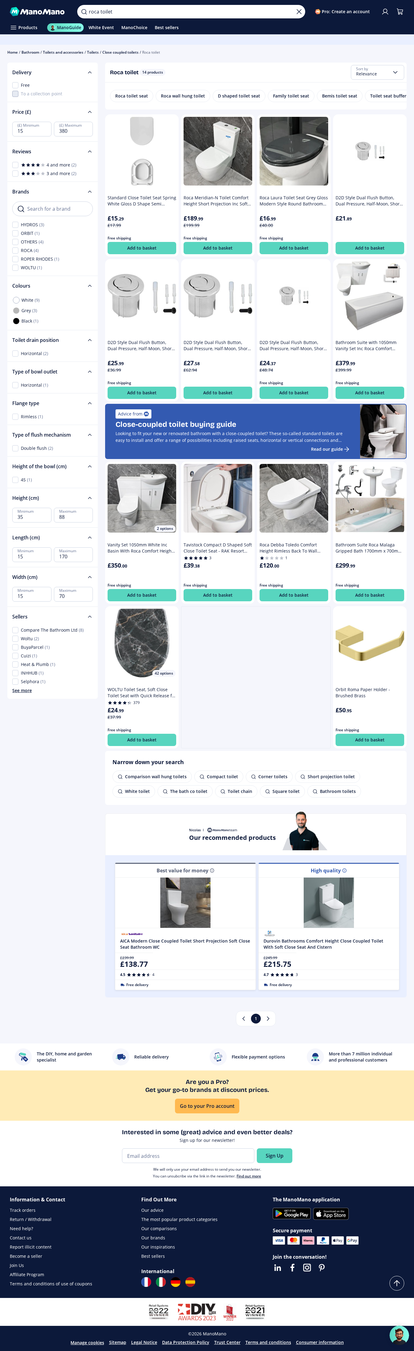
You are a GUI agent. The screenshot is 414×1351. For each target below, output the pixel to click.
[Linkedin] (278, 1268)
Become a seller (26, 1256)
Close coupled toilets (120, 52)
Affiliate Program (27, 1274)
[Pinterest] (322, 1268)
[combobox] (377, 72)
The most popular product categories (179, 1219)
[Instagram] (307, 1268)
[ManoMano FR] (146, 1282)
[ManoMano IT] (161, 1282)
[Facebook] (292, 1268)
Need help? (21, 1228)
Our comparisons (159, 1228)
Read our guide (327, 449)
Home (12, 52)
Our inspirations (158, 1247)
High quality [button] (326, 870)
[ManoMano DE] (175, 1282)
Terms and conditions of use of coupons (51, 1284)
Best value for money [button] (182, 870)
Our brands (153, 1238)
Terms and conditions (268, 1342)
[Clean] (299, 11)
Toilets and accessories (63, 52)
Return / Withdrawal (30, 1219)
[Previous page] (244, 1019)
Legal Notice (144, 1342)
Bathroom (30, 52)
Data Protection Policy (185, 1342)
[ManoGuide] (399, 1335)
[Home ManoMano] (38, 11)
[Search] (84, 11)
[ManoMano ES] (190, 1282)
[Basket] (400, 11)
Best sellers (153, 1256)
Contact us (21, 1238)
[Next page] (268, 1019)
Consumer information (320, 1342)
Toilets (93, 52)
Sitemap (117, 1342)
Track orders (23, 1210)
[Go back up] (396, 1283)
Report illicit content (30, 1247)
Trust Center (227, 1342)
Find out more (249, 1176)
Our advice (152, 1210)
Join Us (17, 1265)
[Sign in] (385, 11)
